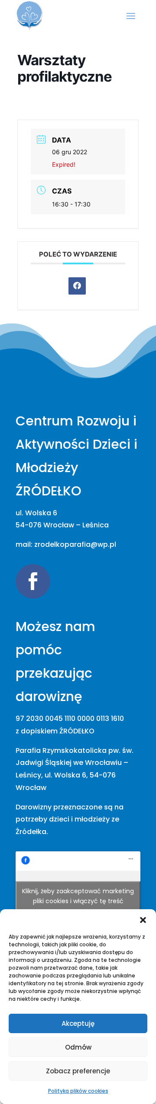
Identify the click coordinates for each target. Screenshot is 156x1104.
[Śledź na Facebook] (33, 581)
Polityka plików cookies (78, 1090)
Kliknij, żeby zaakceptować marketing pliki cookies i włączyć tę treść (78, 896)
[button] (143, 920)
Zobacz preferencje (78, 1070)
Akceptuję (78, 1023)
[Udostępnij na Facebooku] (77, 286)
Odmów (78, 1047)
